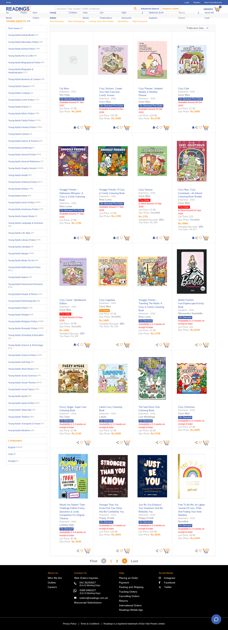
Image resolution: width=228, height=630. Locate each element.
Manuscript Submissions (88, 602)
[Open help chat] (216, 619)
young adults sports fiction (23, 403)
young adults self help (21, 362)
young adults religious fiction (25, 321)
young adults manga (21, 253)
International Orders (130, 605)
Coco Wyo (105, 101)
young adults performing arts (24, 301)
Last (134, 561)
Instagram (168, 578)
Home (8, 2)
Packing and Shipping (131, 587)
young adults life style (21, 233)
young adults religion (20, 314)
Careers (52, 587)
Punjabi (13, 461)
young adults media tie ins (23, 260)
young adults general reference (26, 161)
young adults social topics (23, 389)
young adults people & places (25, 294)
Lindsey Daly (66, 524)
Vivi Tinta (64, 94)
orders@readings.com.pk (93, 597)
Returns (123, 600)
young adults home (19, 196)
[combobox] (93, 8)
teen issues (15, 28)
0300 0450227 (88, 590)
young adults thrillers (21, 417)
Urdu (12, 454)
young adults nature (20, 277)
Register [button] (196, 2)
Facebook (168, 582)
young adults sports (19, 396)
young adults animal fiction (24, 49)
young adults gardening (21, 148)
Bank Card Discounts (213, 2)
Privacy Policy (69, 624)
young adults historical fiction (25, 182)
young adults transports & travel (26, 423)
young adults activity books (23, 35)
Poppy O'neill (106, 518)
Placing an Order (128, 578)
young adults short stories (23, 369)
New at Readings (76, 21)
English (15, 447)
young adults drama (20, 107)
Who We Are (55, 578)
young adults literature (20, 247)
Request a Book (170, 8)
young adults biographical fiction (26, 62)
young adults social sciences (24, 375)
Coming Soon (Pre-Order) (101, 21)
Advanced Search (150, 8)
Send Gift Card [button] (209, 15)
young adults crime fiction (23, 100)
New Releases (57, 21)
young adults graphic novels (25, 168)
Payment (124, 582)
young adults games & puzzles (25, 141)
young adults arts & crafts (22, 56)
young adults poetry (20, 308)
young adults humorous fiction (25, 209)
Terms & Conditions (90, 624)
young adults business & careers (26, 79)
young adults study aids (21, 410)
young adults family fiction (24, 120)
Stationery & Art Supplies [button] (156, 15)
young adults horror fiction (24, 202)
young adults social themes (25, 382)
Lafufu (102, 416)
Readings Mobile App (131, 609)
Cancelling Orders (129, 596)
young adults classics (21, 86)
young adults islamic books (22, 216)
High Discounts (140, 21)
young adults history (20, 189)
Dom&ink (183, 521)
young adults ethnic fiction (23, 113)
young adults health (20, 175)
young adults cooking (20, 93)
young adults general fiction (24, 154)
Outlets (52, 582)
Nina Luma (65, 206)
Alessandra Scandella (190, 313)
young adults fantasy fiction (25, 127)
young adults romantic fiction (25, 328)
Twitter (167, 587)
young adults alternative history (25, 42)
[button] (81, 127)
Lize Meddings (147, 416)
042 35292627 (87, 582)
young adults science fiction (25, 355)
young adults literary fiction (24, 240)
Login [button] (187, 2)
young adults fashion (20, 134)
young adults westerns (21, 430)
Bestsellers (123, 21)
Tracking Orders (128, 591)
